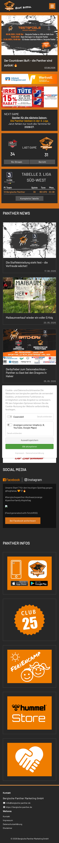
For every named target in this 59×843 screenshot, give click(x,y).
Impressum (19, 453)
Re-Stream (16, 161)
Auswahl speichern (29, 440)
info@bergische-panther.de (18, 803)
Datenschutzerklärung (35, 453)
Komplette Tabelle (29, 198)
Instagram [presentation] (34, 479)
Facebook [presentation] (13, 479)
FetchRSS (32, 512)
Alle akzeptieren (29, 446)
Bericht (42, 161)
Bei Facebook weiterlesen (23, 520)
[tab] (12, 479)
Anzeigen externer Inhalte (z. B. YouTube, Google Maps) (29, 426)
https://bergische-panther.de (19, 807)
